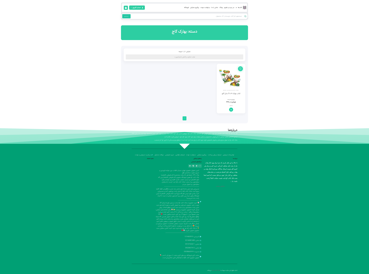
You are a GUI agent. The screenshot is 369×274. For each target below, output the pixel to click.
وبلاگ (221, 7)
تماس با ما (214, 7)
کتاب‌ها (240, 7)
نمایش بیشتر (220, 186)
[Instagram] (200, 165)
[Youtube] (190, 165)
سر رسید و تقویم (229, 7)
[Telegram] (196, 165)
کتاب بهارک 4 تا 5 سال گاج (231, 93)
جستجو (126, 16)
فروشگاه (186, 7)
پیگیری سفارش (194, 7)
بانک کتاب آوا (216, 270)
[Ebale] (193, 165)
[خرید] (231, 110)
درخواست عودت (205, 7)
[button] (137, 7)
